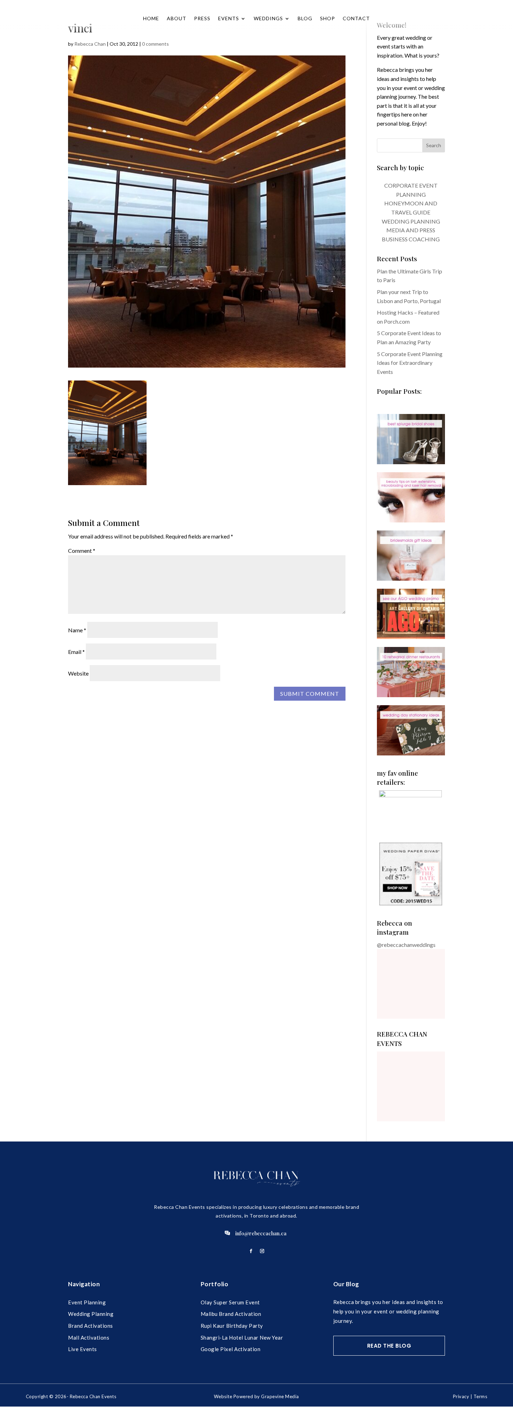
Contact (356, 18)
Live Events (82, 1349)
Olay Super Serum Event (230, 1302)
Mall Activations (88, 1337)
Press (202, 18)
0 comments (155, 44)
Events (228, 18)
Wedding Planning (90, 1314)
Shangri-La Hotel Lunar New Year (242, 1337)
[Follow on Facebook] (251, 1251)
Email (76, 651)
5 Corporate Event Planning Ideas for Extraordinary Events (410, 363)
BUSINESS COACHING (411, 239)
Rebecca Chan (90, 44)
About (176, 18)
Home (151, 18)
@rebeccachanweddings (406, 944)
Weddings (268, 18)
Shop (327, 18)
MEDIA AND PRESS (410, 230)
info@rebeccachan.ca (261, 1233)
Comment (81, 550)
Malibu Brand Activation (231, 1314)
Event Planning (87, 1302)
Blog (305, 18)
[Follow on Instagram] (262, 1251)
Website (78, 673)
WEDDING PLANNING (411, 221)
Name (77, 630)
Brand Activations (90, 1326)
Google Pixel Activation (231, 1349)
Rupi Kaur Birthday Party (232, 1326)
